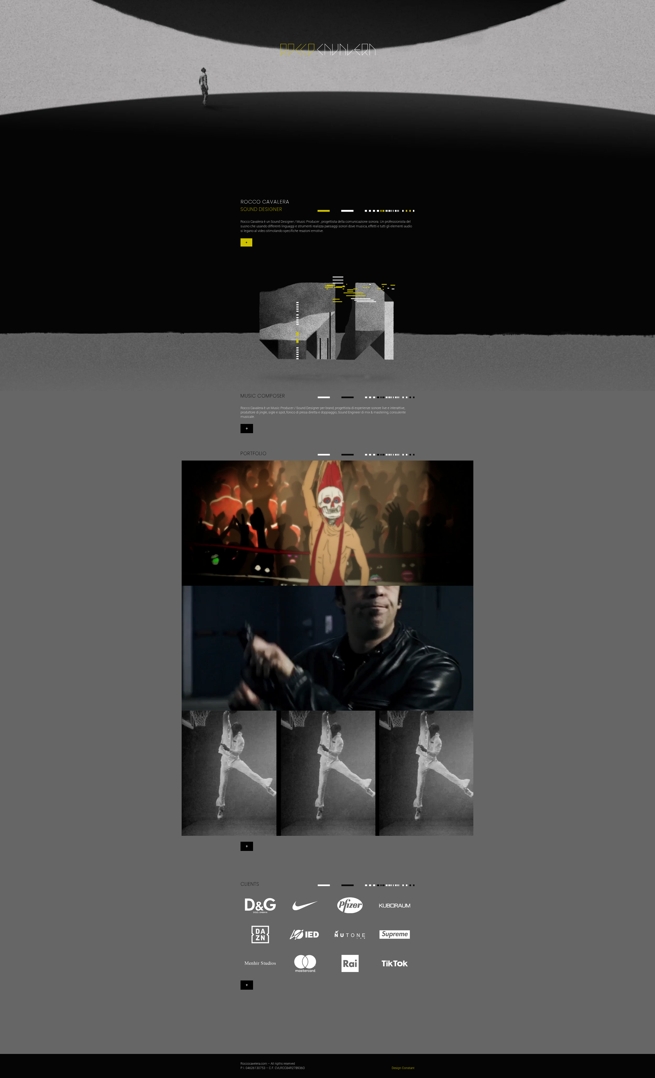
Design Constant (403, 1068)
